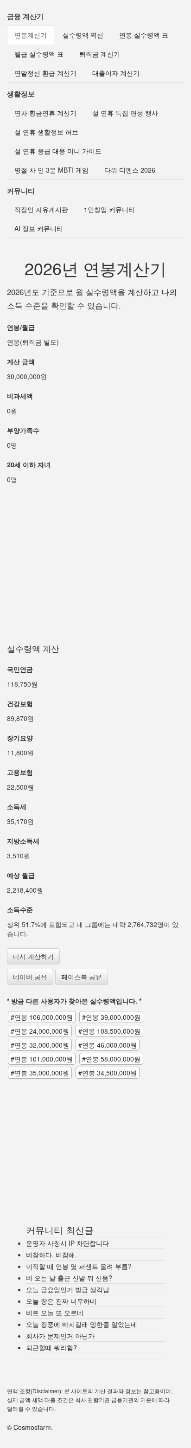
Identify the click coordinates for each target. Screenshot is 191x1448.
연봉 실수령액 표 (143, 34)
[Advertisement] (95, 554)
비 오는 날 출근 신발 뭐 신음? (69, 1277)
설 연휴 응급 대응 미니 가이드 (58, 150)
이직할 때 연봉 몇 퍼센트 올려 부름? (79, 1266)
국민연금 (20, 669)
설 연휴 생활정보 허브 (46, 131)
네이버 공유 (30, 976)
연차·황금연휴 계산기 (45, 112)
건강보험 (20, 703)
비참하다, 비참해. (51, 1254)
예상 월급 (21, 875)
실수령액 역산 (83, 34)
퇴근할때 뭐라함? (51, 1347)
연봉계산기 (30, 34)
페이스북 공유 (81, 976)
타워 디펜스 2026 (129, 169)
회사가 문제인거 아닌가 (60, 1335)
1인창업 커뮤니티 (109, 209)
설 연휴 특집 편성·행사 (125, 112)
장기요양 (20, 737)
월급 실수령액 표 (39, 53)
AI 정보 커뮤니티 (38, 228)
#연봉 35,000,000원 (40, 1072)
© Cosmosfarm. (30, 1427)
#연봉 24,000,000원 (40, 1031)
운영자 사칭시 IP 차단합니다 (67, 1243)
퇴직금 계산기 (99, 53)
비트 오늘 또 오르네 (54, 1312)
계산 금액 (21, 361)
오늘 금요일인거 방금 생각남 (67, 1289)
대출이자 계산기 (116, 72)
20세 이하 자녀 (29, 464)
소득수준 (20, 909)
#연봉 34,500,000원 (107, 1072)
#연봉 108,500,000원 (109, 1031)
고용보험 (20, 772)
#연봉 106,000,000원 (42, 1017)
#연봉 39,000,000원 (111, 1017)
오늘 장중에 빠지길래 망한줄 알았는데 (81, 1324)
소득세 (16, 806)
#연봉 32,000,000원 (40, 1044)
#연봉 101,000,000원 (42, 1058)
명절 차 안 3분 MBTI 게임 (51, 169)
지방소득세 (23, 840)
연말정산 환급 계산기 (45, 72)
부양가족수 (23, 430)
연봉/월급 (21, 327)
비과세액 (20, 395)
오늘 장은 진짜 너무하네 (61, 1301)
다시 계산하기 (33, 956)
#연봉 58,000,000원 (111, 1058)
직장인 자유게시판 (41, 209)
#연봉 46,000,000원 (107, 1044)
